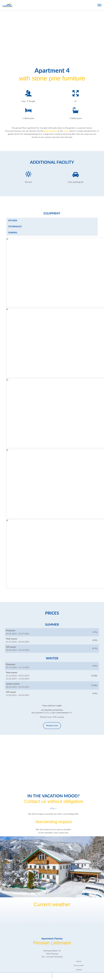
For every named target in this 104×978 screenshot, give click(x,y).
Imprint (78, 961)
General (12, 233)
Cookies (79, 969)
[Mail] (78, 975)
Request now (52, 726)
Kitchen (12, 221)
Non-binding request (53, 822)
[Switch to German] (92, 4)
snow (65, 131)
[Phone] (26, 975)
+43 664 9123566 (54, 957)
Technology (15, 227)
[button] (99, 5)
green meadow (50, 131)
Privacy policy (79, 965)
